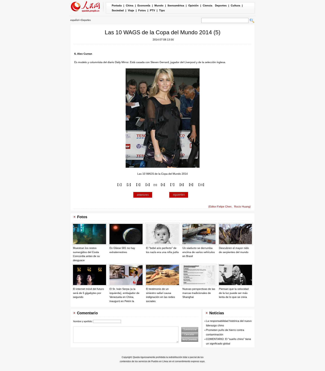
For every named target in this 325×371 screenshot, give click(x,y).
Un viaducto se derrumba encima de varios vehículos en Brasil (198, 252)
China (129, 5)
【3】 (138, 184)
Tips (162, 10)
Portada (117, 5)
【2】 (129, 184)
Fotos (142, 10)
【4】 (147, 184)
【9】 (191, 184)
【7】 (172, 184)
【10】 (201, 184)
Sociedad (118, 10)
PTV (152, 10)
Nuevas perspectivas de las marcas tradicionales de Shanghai (198, 292)
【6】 (163, 184)
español (74, 20)
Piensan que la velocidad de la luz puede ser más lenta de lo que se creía (234, 292)
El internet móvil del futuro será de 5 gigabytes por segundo (88, 292)
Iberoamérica (176, 5)
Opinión (193, 5)
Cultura (235, 5)
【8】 (181, 184)
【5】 (155, 185)
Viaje (131, 10)
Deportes (221, 5)
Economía (143, 5)
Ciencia (207, 5)
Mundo (158, 5)
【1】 (119, 184)
